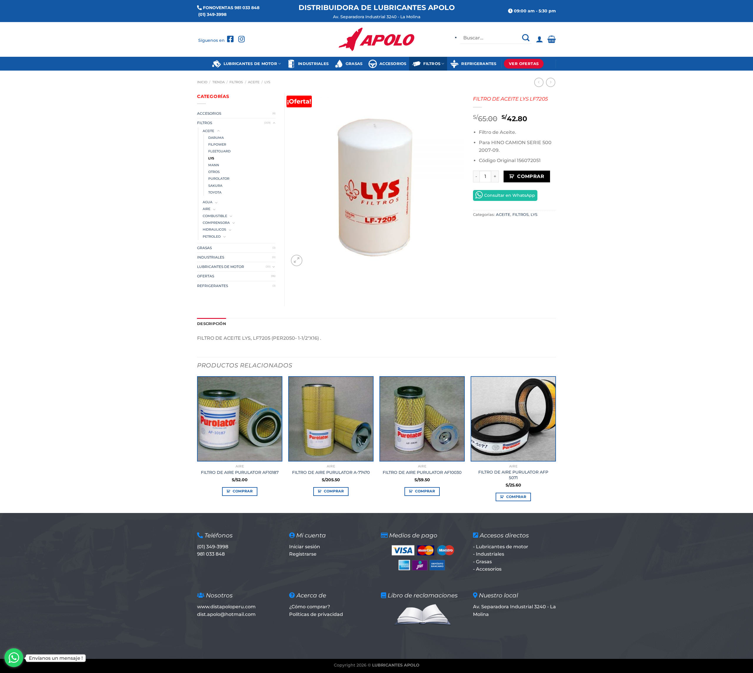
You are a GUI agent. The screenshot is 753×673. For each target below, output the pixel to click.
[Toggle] (274, 123)
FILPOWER (217, 144)
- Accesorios (487, 569)
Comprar (530, 176)
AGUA (207, 202)
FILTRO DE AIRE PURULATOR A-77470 (331, 472)
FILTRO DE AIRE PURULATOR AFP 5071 (513, 474)
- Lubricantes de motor (500, 546)
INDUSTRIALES (312, 63)
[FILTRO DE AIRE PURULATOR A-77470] (331, 419)
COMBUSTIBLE (215, 216)
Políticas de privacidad (316, 614)
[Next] (555, 444)
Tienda (218, 82)
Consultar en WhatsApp (509, 195)
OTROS (214, 172)
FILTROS (430, 63)
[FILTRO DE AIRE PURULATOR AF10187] (240, 419)
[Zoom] (296, 260)
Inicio (202, 82)
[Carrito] (551, 39)
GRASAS (352, 63)
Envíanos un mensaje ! (56, 658)
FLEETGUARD (219, 151)
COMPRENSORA (216, 223)
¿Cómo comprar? (309, 606)
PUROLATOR (218, 179)
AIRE (206, 209)
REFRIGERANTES (478, 63)
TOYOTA (214, 192)
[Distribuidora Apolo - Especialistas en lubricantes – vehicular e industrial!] (377, 39)
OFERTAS (205, 276)
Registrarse (302, 554)
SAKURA (215, 186)
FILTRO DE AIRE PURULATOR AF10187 (240, 472)
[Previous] (197, 444)
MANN (213, 165)
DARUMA (216, 138)
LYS (267, 82)
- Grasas (482, 561)
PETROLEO (212, 237)
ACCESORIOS (392, 63)
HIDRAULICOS (214, 229)
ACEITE (253, 82)
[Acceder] (539, 39)
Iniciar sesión (304, 546)
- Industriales (488, 554)
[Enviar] (525, 38)
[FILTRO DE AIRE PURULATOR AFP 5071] (513, 419)
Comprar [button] (243, 491)
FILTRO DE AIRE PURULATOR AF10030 (422, 472)
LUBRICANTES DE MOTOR (249, 63)
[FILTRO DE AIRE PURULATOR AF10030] (422, 419)
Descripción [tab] (211, 323)
